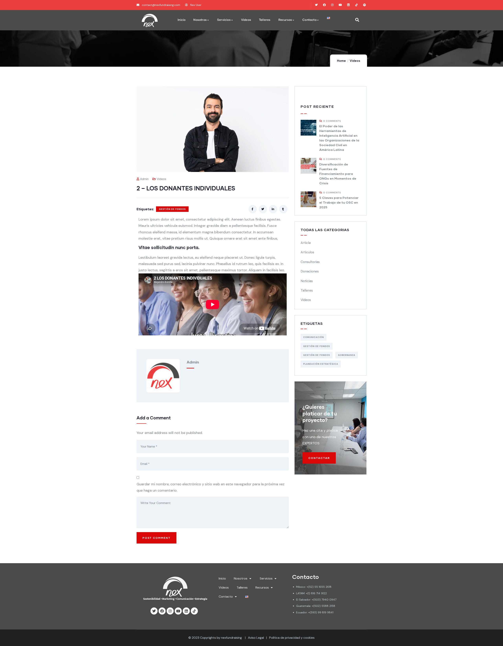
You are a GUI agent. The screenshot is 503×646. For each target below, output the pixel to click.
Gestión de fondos (316, 355)
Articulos (307, 252)
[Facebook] (324, 5)
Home (341, 61)
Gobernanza (346, 355)
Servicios (266, 578)
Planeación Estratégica (320, 364)
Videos (355, 61)
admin (144, 179)
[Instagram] (332, 5)
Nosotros (240, 578)
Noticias (307, 281)
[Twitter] (316, 5)
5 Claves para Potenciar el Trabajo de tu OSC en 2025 (339, 202)
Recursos (262, 587)
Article (306, 243)
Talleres (307, 290)
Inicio (222, 578)
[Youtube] (340, 5)
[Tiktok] (356, 5)
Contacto (226, 596)
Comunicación (313, 337)
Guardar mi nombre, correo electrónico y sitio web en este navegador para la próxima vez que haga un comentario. (211, 487)
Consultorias (310, 262)
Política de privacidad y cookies (292, 638)
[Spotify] (364, 5)
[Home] (150, 20)
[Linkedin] (348, 5)
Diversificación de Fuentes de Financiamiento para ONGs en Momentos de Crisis (337, 173)
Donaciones (310, 271)
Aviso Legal (256, 638)
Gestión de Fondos (172, 209)
